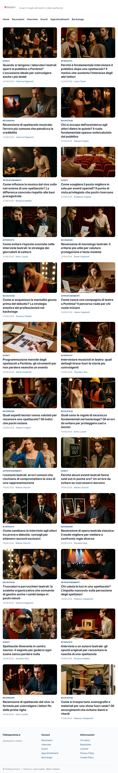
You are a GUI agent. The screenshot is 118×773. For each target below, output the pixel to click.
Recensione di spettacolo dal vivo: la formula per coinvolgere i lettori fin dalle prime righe (28, 706)
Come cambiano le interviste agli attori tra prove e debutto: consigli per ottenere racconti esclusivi (30, 534)
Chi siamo (85, 740)
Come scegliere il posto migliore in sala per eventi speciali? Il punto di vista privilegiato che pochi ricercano (87, 188)
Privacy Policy (87, 753)
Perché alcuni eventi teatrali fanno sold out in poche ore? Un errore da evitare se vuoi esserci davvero (86, 479)
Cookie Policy (87, 757)
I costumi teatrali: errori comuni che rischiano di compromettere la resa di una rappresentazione (29, 479)
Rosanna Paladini (24, 201)
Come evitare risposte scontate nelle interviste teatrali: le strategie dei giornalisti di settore (29, 248)
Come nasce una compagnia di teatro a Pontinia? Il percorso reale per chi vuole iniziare (87, 303)
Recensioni (18, 19)
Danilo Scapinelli (81, 256)
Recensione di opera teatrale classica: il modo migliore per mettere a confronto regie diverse (87, 534)
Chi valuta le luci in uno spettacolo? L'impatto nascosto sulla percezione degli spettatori (86, 590)
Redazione (85, 744)
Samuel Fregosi (81, 141)
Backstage (78, 19)
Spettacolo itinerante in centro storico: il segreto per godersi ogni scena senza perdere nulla (27, 650)
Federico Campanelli (83, 599)
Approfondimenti (59, 19)
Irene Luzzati (22, 256)
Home (6, 19)
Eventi (44, 19)
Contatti (84, 748)
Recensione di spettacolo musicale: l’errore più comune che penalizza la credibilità (28, 128)
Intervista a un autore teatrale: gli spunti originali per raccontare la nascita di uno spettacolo (84, 650)
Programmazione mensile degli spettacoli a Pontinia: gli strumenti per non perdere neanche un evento (29, 363)
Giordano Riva (80, 372)
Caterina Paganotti (25, 81)
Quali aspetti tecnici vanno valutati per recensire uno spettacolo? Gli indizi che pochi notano (30, 419)
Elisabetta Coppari (82, 197)
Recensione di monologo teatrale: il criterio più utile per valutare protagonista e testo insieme (85, 248)
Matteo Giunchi (23, 487)
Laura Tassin (80, 81)
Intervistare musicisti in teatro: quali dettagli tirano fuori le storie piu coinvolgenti (86, 363)
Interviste (32, 19)
